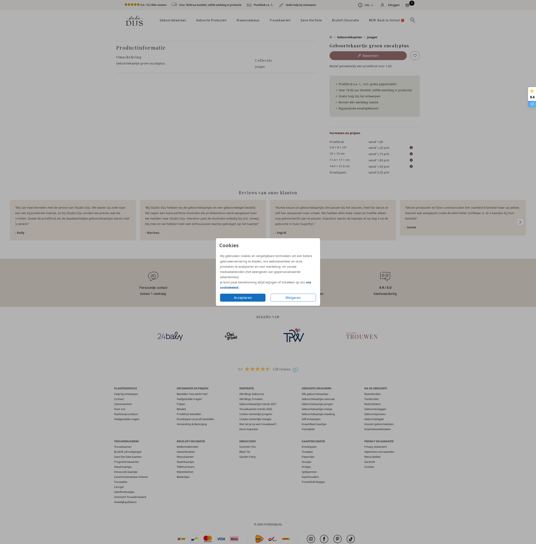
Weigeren (293, 297)
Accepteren (243, 297)
